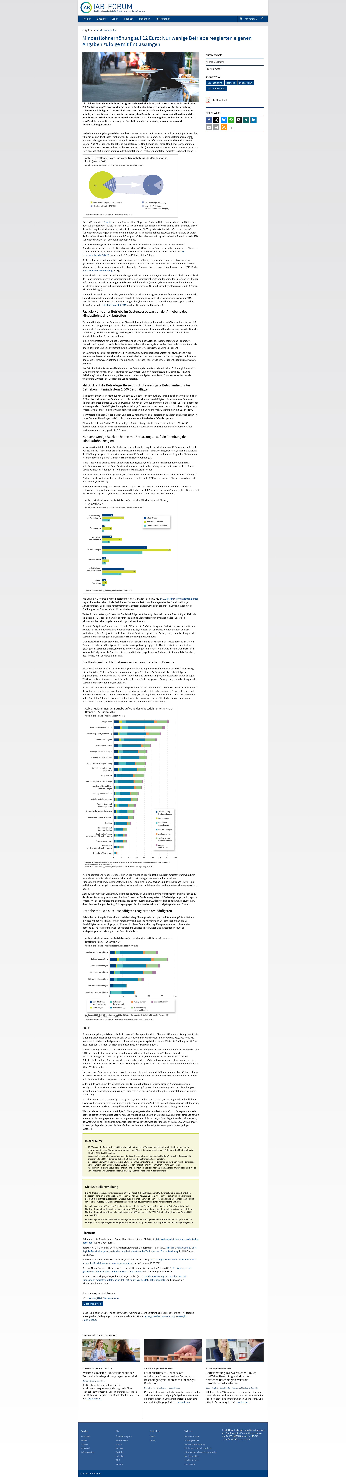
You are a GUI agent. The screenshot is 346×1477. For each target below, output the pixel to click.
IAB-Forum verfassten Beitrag (97, 270)
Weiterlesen (111, 1343)
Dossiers (101, 18)
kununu (119, 1464)
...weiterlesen (93, 1398)
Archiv (84, 1440)
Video (152, 1436)
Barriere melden (191, 1456)
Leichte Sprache (191, 1460)
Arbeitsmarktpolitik (106, 30)
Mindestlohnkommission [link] (95, 1283)
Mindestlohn (245, 82)
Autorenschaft (163, 18)
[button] (209, 120)
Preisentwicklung (216, 88)
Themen (87, 18)
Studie (107, 222)
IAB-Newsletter (87, 1452)
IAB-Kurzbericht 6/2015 (114, 304)
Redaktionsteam (191, 1436)
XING (118, 1460)
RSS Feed (85, 1448)
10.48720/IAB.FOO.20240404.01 (103, 1298)
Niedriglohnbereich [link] (125, 469)
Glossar (84, 1444)
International (250, 18)
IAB (117, 1431)
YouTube (120, 1452)
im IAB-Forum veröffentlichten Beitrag (178, 598)
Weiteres (188, 1431)
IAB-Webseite (122, 1440)
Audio (152, 1440)
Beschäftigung (215, 82)
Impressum (189, 1464)
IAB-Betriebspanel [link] (97, 225)
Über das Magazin (124, 1436)
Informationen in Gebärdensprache (200, 1452)
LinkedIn (120, 1456)
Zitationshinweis (92, 1303)
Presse (119, 1444)
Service (84, 1431)
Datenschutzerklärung (194, 1444)
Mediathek (144, 18)
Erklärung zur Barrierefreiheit (197, 1448)
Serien (115, 18)
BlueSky (119, 1448)
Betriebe (230, 82)
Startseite (85, 1436)
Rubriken (129, 18)
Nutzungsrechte (191, 1440)
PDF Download (219, 100)
